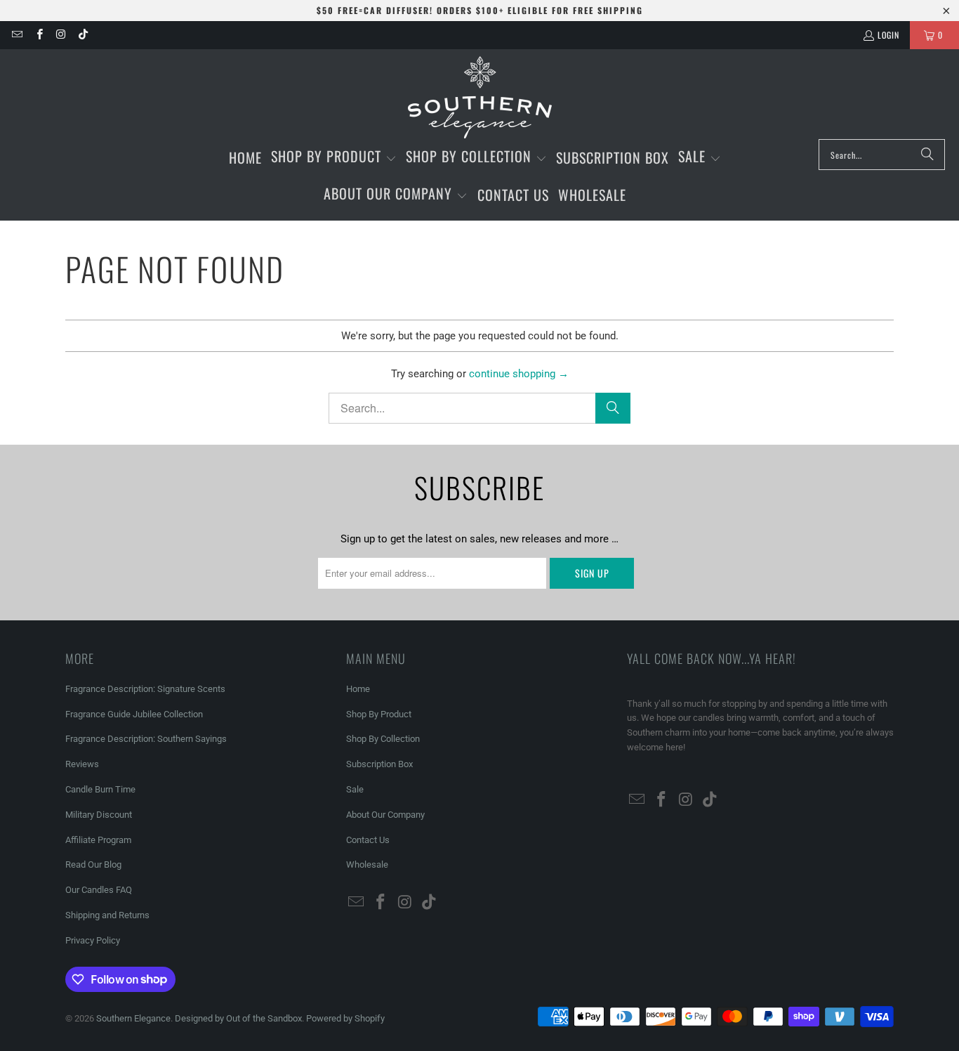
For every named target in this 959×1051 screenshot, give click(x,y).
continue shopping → (519, 373)
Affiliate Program (98, 840)
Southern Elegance (133, 1018)
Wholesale (367, 864)
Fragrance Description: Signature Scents (145, 689)
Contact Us (368, 840)
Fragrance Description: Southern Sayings (146, 738)
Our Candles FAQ (98, 889)
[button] (334, 157)
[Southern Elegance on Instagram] (61, 35)
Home (358, 689)
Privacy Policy (92, 940)
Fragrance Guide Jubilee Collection (134, 714)
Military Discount (98, 814)
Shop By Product (378, 714)
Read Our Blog (93, 864)
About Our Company (385, 814)
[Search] (927, 154)
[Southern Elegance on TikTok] (82, 35)
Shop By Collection (383, 738)
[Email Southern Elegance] (16, 35)
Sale (355, 789)
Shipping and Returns (107, 915)
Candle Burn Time (100, 789)
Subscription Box (379, 764)
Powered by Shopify (345, 1018)
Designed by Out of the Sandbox (238, 1018)
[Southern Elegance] (480, 97)
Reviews (82, 764)
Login (888, 35)
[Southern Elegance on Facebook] (38, 35)
